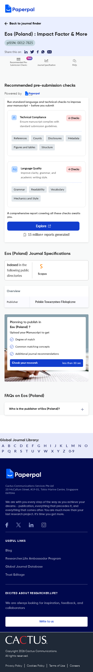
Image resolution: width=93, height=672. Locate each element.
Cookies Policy (35, 666)
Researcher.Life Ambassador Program (33, 558)
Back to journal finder (25, 23)
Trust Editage (15, 574)
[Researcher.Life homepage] (46, 473)
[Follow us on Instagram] (44, 524)
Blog (8, 550)
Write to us (46, 621)
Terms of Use (57, 666)
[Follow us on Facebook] (6, 524)
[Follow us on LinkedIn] (31, 524)
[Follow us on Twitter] (18, 524)
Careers (75, 666)
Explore (41, 226)
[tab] (46, 408)
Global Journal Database (24, 566)
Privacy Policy (13, 666)
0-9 (71, 451)
